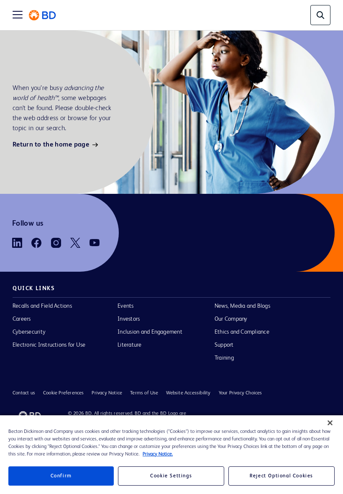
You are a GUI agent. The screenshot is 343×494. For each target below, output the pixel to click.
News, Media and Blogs (242, 306)
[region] (171, 454)
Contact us (24, 393)
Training (224, 358)
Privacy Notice (107, 393)
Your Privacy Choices (240, 393)
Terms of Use (144, 393)
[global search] (320, 15)
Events (125, 306)
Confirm (61, 476)
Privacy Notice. (158, 454)
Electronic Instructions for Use (49, 345)
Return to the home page (51, 145)
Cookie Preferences (63, 393)
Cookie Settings (171, 476)
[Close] (330, 422)
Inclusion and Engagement (150, 332)
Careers (22, 319)
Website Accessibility (188, 393)
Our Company (231, 319)
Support (224, 345)
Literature (129, 345)
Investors (129, 319)
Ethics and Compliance (242, 332)
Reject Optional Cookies (281, 476)
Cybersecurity (29, 332)
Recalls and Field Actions (42, 306)
